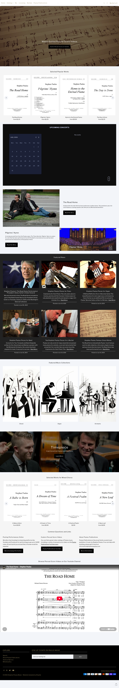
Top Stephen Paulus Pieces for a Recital (59, 347)
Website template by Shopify (32, 682)
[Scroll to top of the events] (109, 186)
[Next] (113, 105)
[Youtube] (13, 678)
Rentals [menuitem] (29, 3)
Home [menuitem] (3, 3)
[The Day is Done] (102, 102)
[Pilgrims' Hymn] (45, 102)
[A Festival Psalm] (73, 508)
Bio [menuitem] (16, 3)
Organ (59, 431)
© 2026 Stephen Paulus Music (12, 682)
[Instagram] (6, 678)
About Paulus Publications (11, 665)
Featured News (59, 265)
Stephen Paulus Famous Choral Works (98, 347)
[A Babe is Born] (17, 508)
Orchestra (98, 431)
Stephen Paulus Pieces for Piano (59, 298)
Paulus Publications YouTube (52, 556)
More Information (86, 558)
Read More (64, 307)
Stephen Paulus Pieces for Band (21, 347)
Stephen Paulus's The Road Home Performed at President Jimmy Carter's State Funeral (21, 299)
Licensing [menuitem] (22, 3)
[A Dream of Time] (45, 508)
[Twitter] (10, 678)
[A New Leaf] (102, 508)
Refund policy (7, 669)
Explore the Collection (59, 39)
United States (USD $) (108, 678)
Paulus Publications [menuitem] (40, 3)
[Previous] (6, 105)
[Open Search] (104, 3)
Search (5, 663)
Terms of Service (8, 667)
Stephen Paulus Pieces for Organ (98, 298)
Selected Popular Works (59, 79)
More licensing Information (13, 558)
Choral (21, 431)
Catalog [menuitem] (9, 3)
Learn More (59, 463)
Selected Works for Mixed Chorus (59, 485)
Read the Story (69, 220)
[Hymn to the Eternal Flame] (73, 102)
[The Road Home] (17, 102)
